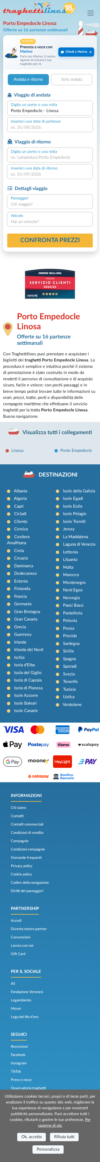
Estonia (21, 581)
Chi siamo (18, 808)
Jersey (69, 529)
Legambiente (21, 1000)
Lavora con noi (22, 946)
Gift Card (18, 954)
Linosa (17, 451)
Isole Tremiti (74, 522)
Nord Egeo (73, 590)
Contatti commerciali (27, 824)
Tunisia (69, 689)
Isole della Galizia (79, 491)
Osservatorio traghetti (28, 1088)
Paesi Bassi (73, 605)
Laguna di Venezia (79, 544)
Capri (19, 506)
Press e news (21, 1080)
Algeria (20, 499)
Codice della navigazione (30, 883)
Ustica (68, 697)
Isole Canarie (26, 711)
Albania (20, 491)
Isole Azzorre (26, 695)
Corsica (21, 529)
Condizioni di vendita (27, 833)
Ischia (19, 657)
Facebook (18, 1055)
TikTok (16, 1072)
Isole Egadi (73, 499)
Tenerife (70, 682)
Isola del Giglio (28, 673)
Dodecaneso (25, 573)
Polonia (70, 621)
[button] (50, 52)
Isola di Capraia (28, 680)
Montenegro (74, 583)
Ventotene (72, 705)
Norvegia (71, 598)
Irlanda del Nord (28, 650)
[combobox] (50, 111)
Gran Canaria (25, 619)
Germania (22, 604)
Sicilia (68, 651)
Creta (19, 551)
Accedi (16, 921)
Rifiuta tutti (64, 1137)
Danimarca (23, 566)
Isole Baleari (25, 703)
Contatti (17, 816)
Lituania (70, 560)
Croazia (21, 558)
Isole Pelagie (74, 514)
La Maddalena (75, 537)
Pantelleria (72, 613)
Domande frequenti (26, 858)
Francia (20, 596)
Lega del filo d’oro (24, 1017)
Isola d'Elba (24, 665)
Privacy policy (21, 866)
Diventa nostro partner (29, 929)
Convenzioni (20, 937)
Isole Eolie (72, 506)
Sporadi (70, 666)
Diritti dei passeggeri (27, 891)
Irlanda (20, 642)
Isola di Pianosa (28, 688)
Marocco (71, 575)
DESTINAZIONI (58, 475)
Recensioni (19, 1047)
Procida (70, 636)
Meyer (16, 1009)
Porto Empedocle (76, 451)
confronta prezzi (50, 240)
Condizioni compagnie (28, 849)
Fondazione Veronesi (27, 992)
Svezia (69, 674)
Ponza (68, 628)
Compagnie (20, 841)
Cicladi (20, 514)
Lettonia (70, 552)
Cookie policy (21, 874)
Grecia (20, 627)
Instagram (19, 1063)
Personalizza (48, 1149)
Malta (68, 567)
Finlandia (22, 589)
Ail (13, 984)
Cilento (21, 522)
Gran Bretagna (27, 612)
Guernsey (23, 634)
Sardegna (71, 644)
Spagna (69, 659)
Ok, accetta (31, 1137)
